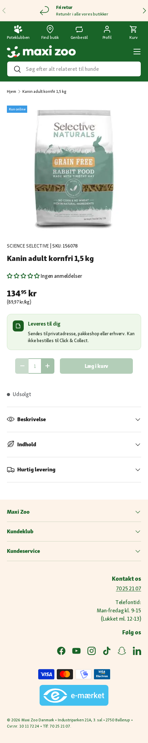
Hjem (11, 91)
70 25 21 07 (128, 588)
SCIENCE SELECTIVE (28, 246)
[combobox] (74, 69)
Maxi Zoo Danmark (37, 720)
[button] (133, 33)
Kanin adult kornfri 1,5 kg (44, 91)
